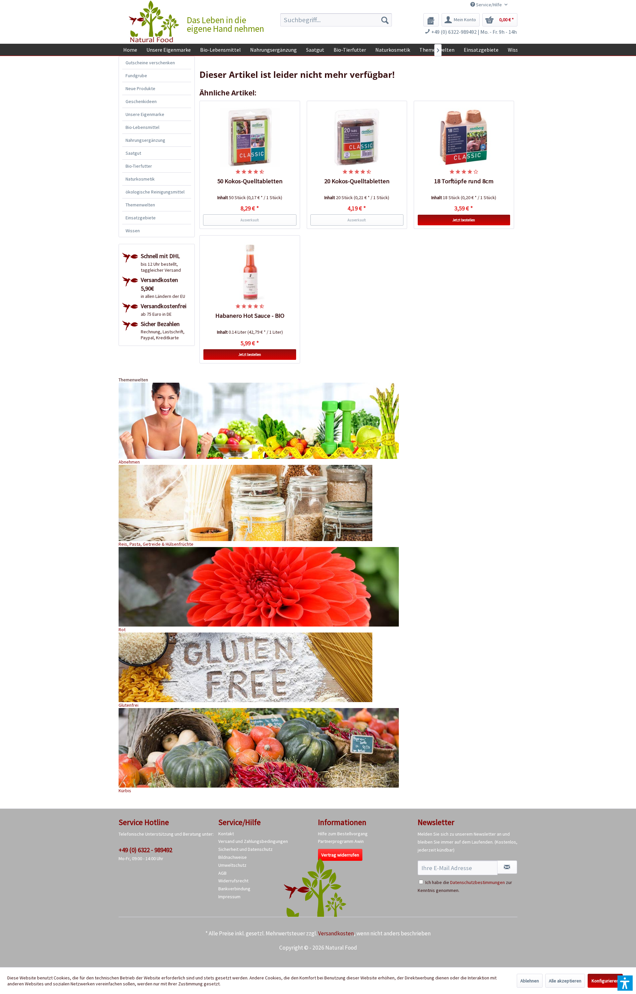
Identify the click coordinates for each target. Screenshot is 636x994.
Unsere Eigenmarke (145, 114)
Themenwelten (140, 205)
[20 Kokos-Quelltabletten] (357, 137)
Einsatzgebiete (141, 218)
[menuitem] (336, 20)
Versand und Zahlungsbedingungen (253, 841)
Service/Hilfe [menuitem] (489, 5)
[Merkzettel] (431, 20)
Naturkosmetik (140, 179)
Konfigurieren (605, 981)
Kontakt (226, 834)
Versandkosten (336, 933)
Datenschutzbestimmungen (477, 882)
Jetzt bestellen (463, 220)
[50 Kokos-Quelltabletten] (249, 137)
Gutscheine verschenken (150, 63)
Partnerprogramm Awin (341, 841)
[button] (625, 983)
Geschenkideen (141, 101)
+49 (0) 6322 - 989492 (145, 850)
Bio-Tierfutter (139, 166)
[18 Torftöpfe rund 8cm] (464, 137)
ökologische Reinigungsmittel (155, 192)
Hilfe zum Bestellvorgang (343, 834)
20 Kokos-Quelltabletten (357, 181)
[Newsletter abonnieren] (507, 867)
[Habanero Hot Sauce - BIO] (249, 272)
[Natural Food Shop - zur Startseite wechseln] (154, 21)
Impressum (229, 897)
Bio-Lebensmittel (142, 127)
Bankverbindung (234, 889)
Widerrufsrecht (233, 881)
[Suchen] (385, 20)
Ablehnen (529, 981)
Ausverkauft (249, 220)
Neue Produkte (140, 88)
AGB (222, 873)
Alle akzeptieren (565, 981)
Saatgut (133, 153)
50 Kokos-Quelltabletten (250, 181)
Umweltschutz (232, 865)
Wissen (133, 231)
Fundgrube (136, 76)
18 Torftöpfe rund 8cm (464, 181)
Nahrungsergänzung (145, 140)
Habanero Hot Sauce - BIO (250, 315)
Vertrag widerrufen (340, 855)
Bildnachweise (232, 857)
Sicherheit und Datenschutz (245, 849)
